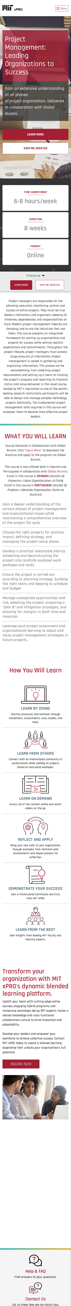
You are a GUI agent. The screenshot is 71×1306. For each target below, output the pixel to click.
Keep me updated (35, 148)
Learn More (35, 134)
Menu (63, 8)
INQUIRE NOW (21, 1064)
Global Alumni (57, 471)
